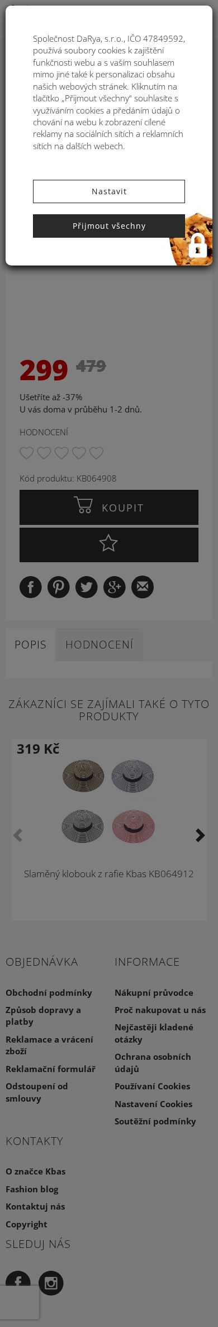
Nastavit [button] (109, 191)
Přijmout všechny (109, 225)
